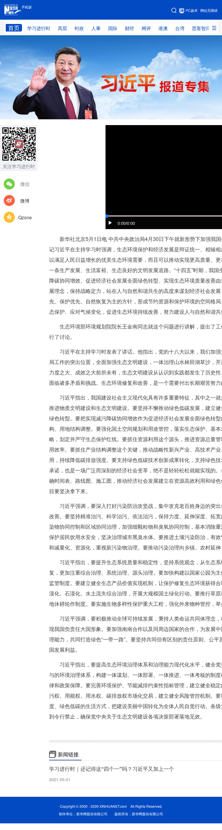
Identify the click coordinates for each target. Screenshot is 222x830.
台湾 (179, 28)
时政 (79, 28)
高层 (62, 28)
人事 (96, 28)
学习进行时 (38, 28)
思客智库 (201, 28)
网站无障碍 (209, 10)
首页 (14, 27)
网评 (146, 28)
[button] (110, 223)
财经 (129, 28)
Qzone (25, 217)
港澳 (163, 28)
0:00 (122, 223)
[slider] (106, 216)
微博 (24, 200)
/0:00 (130, 223)
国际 (112, 28)
